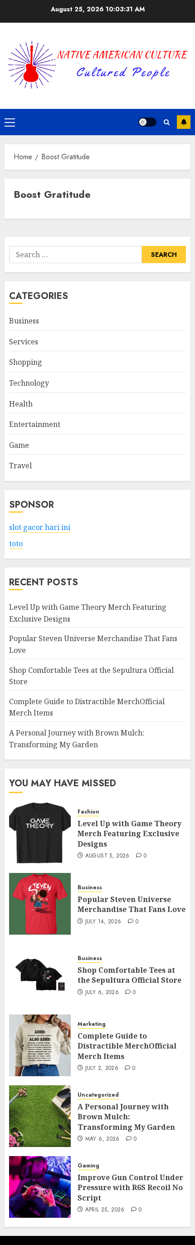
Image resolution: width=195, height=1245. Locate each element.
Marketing (92, 1024)
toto (16, 544)
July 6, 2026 (102, 992)
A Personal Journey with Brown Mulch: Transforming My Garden (126, 1117)
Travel (20, 466)
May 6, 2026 (102, 1139)
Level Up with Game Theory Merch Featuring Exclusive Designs (129, 834)
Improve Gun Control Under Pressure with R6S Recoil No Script (130, 1187)
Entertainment (34, 424)
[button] (10, 122)
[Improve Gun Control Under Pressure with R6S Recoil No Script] (40, 1187)
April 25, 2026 (105, 1210)
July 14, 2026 (103, 922)
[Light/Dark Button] (147, 122)
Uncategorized (98, 1095)
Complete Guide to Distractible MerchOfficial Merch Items (127, 1046)
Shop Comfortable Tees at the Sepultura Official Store (129, 975)
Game (19, 445)
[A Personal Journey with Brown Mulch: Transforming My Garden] (40, 1116)
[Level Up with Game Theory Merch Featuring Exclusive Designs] (40, 833)
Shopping (25, 362)
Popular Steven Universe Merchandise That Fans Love (131, 904)
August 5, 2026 (107, 856)
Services (23, 342)
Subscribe (183, 122)
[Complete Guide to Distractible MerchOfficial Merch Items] (40, 1045)
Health (21, 404)
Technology (29, 383)
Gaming (88, 1166)
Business (24, 321)
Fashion (88, 812)
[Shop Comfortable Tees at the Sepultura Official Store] (40, 974)
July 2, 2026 (101, 1068)
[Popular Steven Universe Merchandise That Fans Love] (40, 904)
